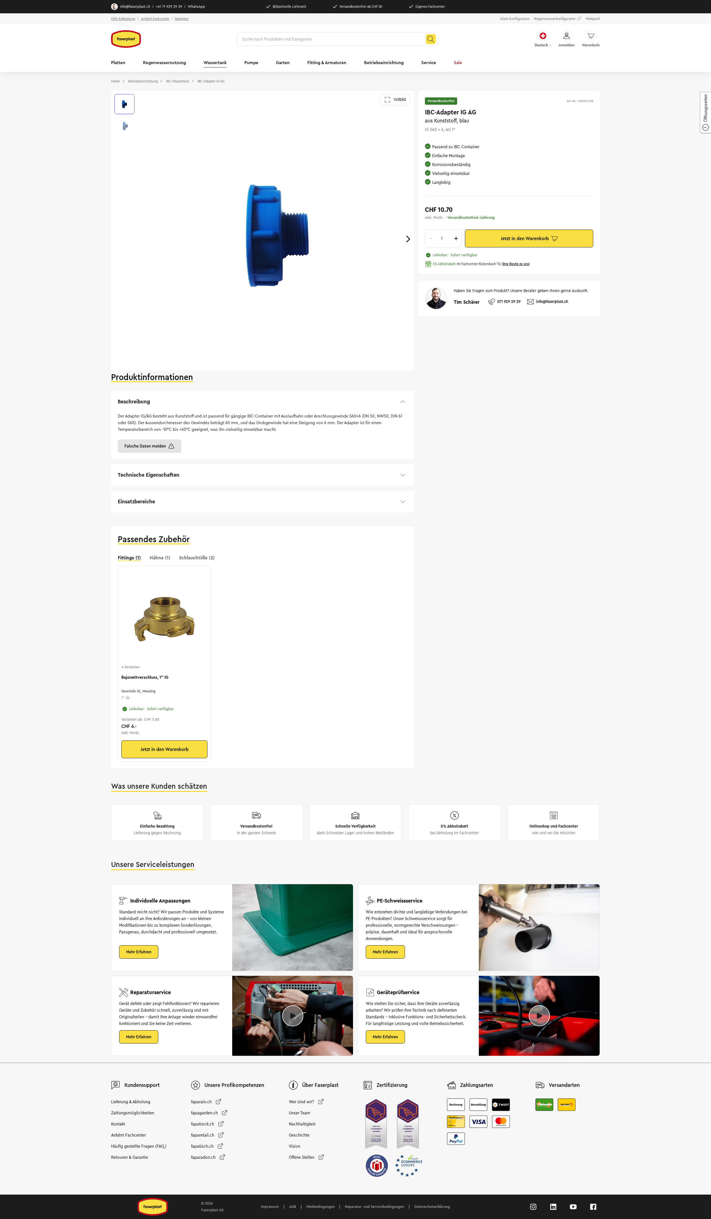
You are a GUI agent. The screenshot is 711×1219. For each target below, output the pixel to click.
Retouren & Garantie (129, 1157)
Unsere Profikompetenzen (234, 1085)
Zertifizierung (392, 1085)
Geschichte (299, 1135)
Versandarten (564, 1085)
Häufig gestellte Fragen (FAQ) (138, 1146)
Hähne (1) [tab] (160, 557)
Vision (294, 1146)
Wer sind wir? (301, 1102)
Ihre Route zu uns (516, 264)
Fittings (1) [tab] (129, 557)
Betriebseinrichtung (384, 62)
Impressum (270, 1207)
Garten (283, 62)
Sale (458, 62)
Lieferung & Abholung (130, 1102)
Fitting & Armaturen (326, 62)
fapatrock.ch (202, 1124)
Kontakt (118, 1124)
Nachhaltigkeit (302, 1124)
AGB (292, 1207)
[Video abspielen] (292, 1015)
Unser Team (299, 1113)
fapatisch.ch (202, 1146)
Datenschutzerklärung (432, 1207)
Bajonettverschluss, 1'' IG (144, 677)
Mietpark (593, 19)
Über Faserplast (320, 1085)
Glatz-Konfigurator (515, 19)
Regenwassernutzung (164, 62)
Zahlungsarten (476, 1085)
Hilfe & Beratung (123, 19)
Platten (118, 62)
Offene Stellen (301, 1157)
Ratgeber (182, 19)
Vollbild (400, 99)
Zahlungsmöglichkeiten (132, 1113)
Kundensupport (142, 1085)
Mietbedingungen (320, 1207)
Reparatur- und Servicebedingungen (374, 1207)
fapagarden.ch (204, 1113)
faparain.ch (201, 1102)
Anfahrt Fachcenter (155, 19)
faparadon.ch (203, 1157)
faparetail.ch (202, 1135)
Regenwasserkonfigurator (555, 19)
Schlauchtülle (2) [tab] (197, 557)
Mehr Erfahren (138, 952)
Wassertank (215, 62)
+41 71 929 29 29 (169, 7)
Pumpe (251, 62)
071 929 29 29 (508, 302)
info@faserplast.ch (135, 7)
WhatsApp (196, 7)
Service (428, 62)
